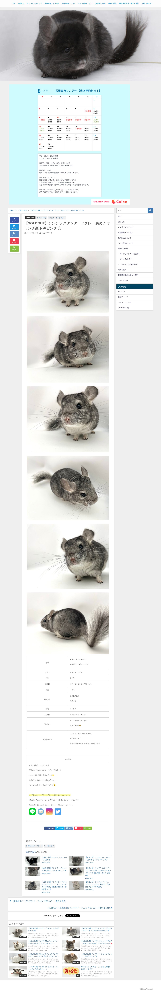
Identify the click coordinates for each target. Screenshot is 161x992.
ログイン (121, 291)
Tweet (14, 228)
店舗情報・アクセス (52, 3)
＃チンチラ (42, 218)
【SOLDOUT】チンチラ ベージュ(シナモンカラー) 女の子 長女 (39, 901)
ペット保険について (85, 3)
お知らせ (21, 3)
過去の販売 (112, 3)
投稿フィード (123, 297)
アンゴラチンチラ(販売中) (129, 254)
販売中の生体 (100, 3)
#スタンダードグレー (57, 218)
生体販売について (68, 3)
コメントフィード (124, 302)
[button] (4, 45)
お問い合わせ (147, 3)
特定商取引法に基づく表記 (129, 3)
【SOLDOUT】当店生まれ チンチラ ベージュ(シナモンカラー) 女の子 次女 (78, 908)
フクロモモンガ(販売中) (128, 264)
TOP (13, 3)
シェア (14, 221)
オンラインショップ (34, 3)
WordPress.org (123, 307)
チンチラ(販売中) (126, 259)
